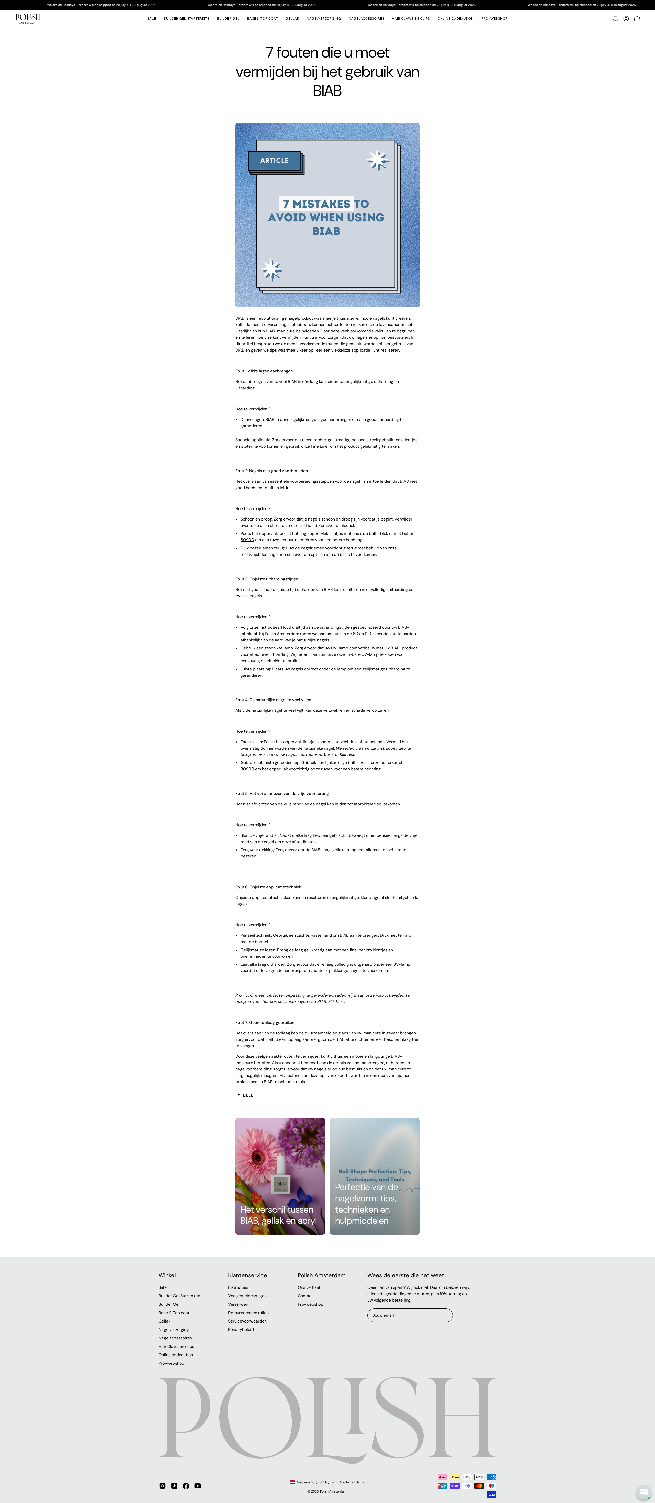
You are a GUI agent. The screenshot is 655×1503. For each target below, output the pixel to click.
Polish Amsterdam (322, 1275)
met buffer (403, 533)
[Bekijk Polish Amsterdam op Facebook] (186, 1486)
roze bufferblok (374, 533)
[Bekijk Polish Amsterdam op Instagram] (162, 1486)
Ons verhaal (309, 1287)
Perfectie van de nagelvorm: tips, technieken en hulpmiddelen (366, 1203)
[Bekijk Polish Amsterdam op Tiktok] (174, 1486)
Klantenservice (247, 1275)
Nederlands (350, 1482)
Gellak (164, 1321)
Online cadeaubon (176, 1355)
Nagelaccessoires (175, 1338)
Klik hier (335, 1001)
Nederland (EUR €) (313, 1482)
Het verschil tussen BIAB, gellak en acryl (279, 1215)
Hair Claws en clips (176, 1346)
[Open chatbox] (644, 1492)
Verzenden (238, 1304)
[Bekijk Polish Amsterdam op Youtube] (198, 1486)
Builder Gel (169, 1304)
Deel (248, 1095)
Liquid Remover (320, 525)
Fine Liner (320, 446)
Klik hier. (347, 754)
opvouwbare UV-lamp (358, 654)
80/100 (247, 540)
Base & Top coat (174, 1312)
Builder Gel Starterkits (179, 1295)
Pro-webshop (171, 1363)
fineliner (357, 950)
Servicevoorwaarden (247, 1321)
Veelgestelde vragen (247, 1295)
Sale (163, 1287)
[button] (292, 18)
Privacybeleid (241, 1329)
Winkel (167, 1275)
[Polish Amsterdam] (28, 19)
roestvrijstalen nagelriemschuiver (272, 554)
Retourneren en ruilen (248, 1312)
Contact (305, 1295)
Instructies (238, 1287)
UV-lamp (401, 964)
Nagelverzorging (174, 1329)
